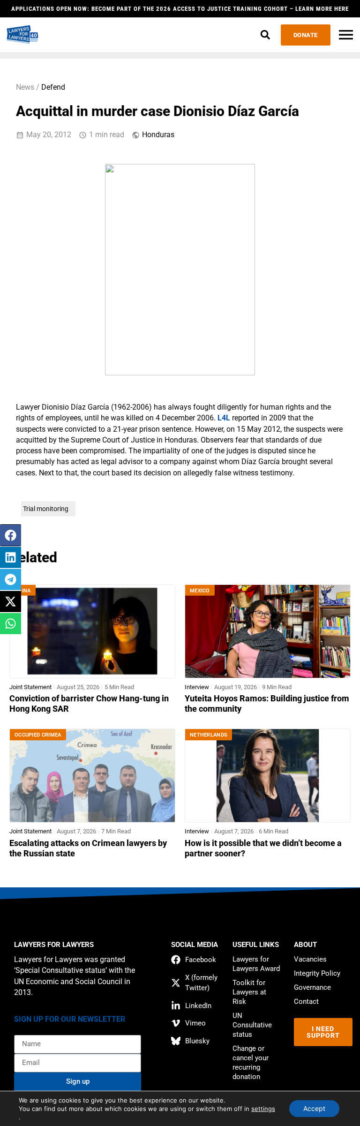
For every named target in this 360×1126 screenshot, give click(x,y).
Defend (53, 87)
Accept (314, 1108)
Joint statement (30, 687)
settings (263, 1108)
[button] (265, 35)
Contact (306, 1001)
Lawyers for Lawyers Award (256, 964)
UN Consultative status (252, 1025)
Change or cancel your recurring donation (250, 1062)
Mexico (200, 591)
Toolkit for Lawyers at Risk (249, 992)
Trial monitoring (45, 509)
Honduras (158, 135)
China (23, 591)
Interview (197, 687)
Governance (312, 987)
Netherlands (208, 735)
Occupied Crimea (38, 735)
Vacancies (310, 959)
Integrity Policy (317, 973)
